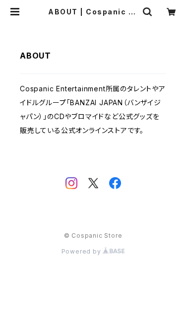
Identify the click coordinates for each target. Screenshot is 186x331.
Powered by (82, 251)
